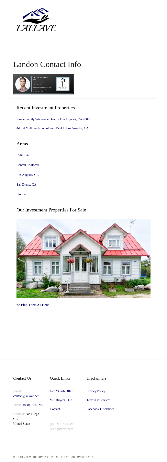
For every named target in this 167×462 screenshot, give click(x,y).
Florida (21, 194)
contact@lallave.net (25, 396)
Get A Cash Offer (61, 391)
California (22, 155)
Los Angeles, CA (27, 174)
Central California (28, 165)
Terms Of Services (98, 400)
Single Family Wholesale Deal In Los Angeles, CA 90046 (53, 119)
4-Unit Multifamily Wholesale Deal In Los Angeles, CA (52, 128)
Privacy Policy (96, 391)
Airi (74, 457)
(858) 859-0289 (33, 405)
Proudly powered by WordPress (36, 457)
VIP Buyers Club (61, 400)
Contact (55, 409)
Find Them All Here (35, 305)
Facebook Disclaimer (100, 409)
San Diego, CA (26, 184)
